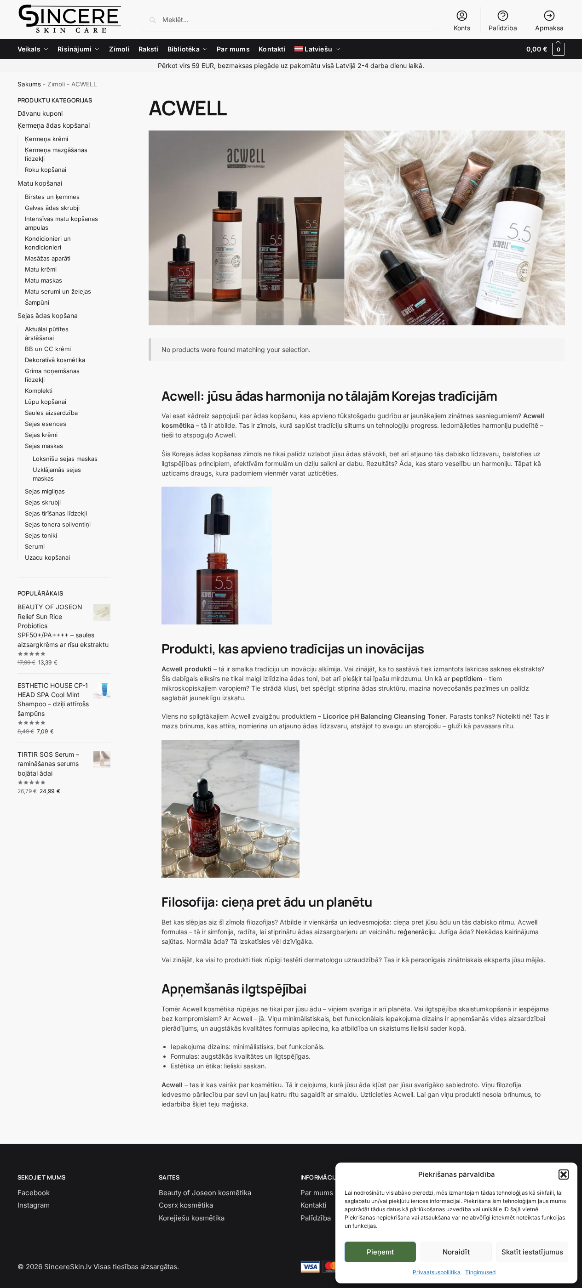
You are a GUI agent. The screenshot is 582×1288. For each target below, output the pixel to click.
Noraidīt (456, 1252)
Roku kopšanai (45, 169)
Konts (462, 28)
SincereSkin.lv (68, 1266)
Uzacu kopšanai (47, 557)
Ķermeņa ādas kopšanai (53, 125)
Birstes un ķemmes (52, 196)
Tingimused (480, 1272)
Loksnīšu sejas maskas (65, 458)
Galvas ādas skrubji (52, 207)
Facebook (33, 1192)
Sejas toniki (41, 535)
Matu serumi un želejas (58, 291)
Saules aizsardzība (51, 412)
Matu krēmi (41, 269)
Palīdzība (503, 28)
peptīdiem (467, 678)
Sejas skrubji (43, 502)
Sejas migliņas (45, 491)
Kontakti (313, 1205)
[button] (563, 1174)
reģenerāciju (416, 932)
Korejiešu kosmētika (192, 1218)
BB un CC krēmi (48, 348)
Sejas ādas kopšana (47, 315)
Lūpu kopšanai (45, 401)
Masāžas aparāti (47, 258)
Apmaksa (549, 28)
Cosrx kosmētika (186, 1205)
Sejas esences (45, 423)
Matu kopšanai (39, 183)
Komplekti (38, 390)
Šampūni (37, 302)
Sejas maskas (44, 445)
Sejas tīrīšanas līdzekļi (56, 513)
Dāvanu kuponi (40, 113)
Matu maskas (43, 280)
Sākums (29, 84)
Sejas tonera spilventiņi (58, 524)
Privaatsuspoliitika (437, 1272)
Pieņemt (380, 1252)
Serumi (35, 546)
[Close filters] (113, 100)
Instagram (33, 1205)
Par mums (316, 1192)
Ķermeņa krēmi (46, 138)
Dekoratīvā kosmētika (55, 359)
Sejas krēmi (41, 434)
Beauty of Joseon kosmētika (205, 1192)
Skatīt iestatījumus (532, 1252)
